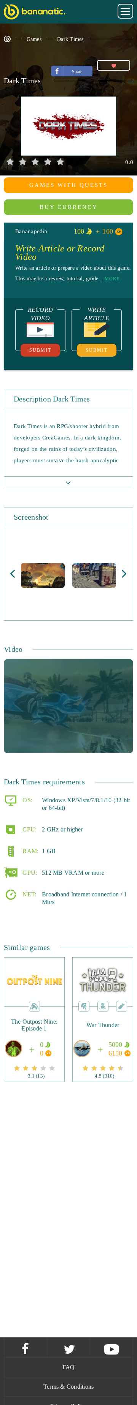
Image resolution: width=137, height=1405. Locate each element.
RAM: (29, 851)
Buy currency (69, 207)
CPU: (29, 829)
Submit (40, 350)
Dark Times (70, 39)
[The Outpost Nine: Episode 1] (34, 1036)
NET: (28, 894)
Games (34, 39)
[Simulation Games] (103, 1005)
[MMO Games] (83, 1005)
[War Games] (121, 1005)
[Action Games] (34, 1005)
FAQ (68, 1367)
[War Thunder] (102, 1036)
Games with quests (68, 185)
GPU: (29, 872)
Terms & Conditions (68, 1386)
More (112, 278)
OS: (26, 800)
